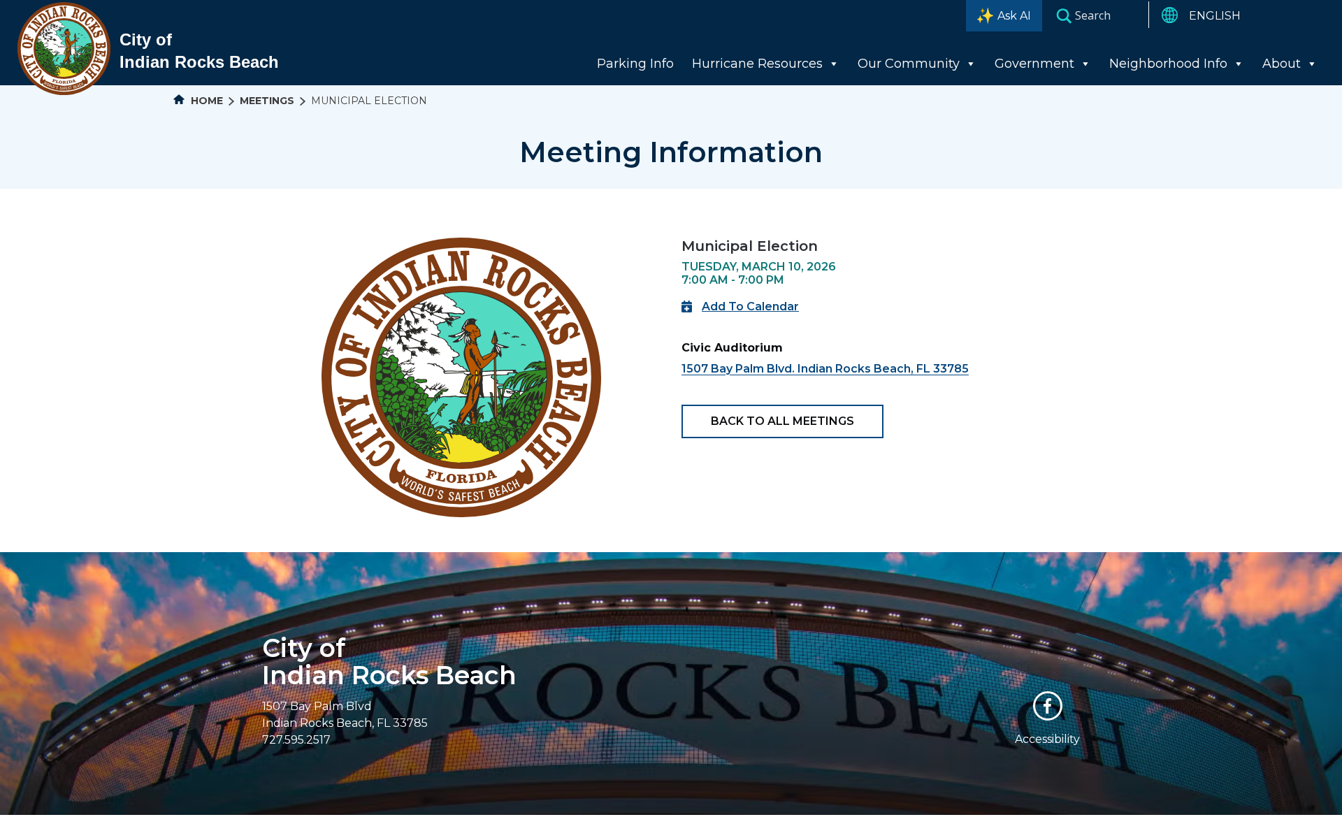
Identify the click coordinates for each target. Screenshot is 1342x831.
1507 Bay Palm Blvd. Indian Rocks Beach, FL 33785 (825, 368)
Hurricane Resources (757, 63)
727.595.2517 (296, 739)
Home (205, 100)
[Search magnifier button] (1063, 15)
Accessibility (1047, 739)
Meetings (267, 100)
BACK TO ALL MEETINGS (782, 421)
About (1281, 63)
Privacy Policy (794, 822)
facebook (1047, 706)
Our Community (909, 63)
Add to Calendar (750, 306)
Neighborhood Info (1168, 63)
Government (1034, 63)
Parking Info (635, 63)
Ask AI (1014, 15)
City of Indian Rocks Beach (389, 662)
